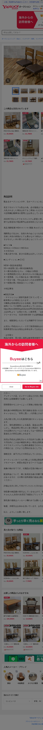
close (11, 387)
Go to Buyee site (32, 387)
